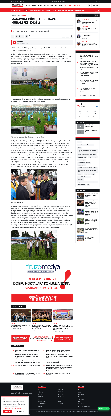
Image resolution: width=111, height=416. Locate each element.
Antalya (79, 147)
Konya (79, 142)
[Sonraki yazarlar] (97, 15)
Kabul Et (7, 411)
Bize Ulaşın (81, 394)
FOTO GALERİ (68, 5)
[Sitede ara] (90, 5)
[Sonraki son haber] (98, 10)
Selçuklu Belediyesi (93, 157)
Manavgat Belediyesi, (89, 174)
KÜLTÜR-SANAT (59, 5)
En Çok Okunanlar (82, 52)
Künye (59, 1)
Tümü (71, 346)
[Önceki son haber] (96, 10)
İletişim (63, 1)
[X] (96, 1)
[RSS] (99, 1)
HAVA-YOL (60, 401)
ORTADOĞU (61, 396)
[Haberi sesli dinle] (14, 42)
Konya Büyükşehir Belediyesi (85, 144)
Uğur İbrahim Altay (81, 157)
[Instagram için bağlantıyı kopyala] (26, 36)
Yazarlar (79, 15)
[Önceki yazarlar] (95, 15)
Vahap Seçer (80, 179)
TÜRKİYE (34, 5)
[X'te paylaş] (16, 36)
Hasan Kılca (79, 174)
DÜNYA (40, 5)
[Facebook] (94, 1)
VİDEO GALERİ (77, 5)
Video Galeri (80, 122)
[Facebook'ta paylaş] (12, 36)
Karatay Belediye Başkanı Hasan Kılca (86, 154)
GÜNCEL (28, 5)
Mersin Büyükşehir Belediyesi (83, 176)
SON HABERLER (17, 10)
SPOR (51, 5)
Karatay (95, 182)
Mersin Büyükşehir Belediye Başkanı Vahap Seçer (86, 171)
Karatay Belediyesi (81, 159)
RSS (79, 401)
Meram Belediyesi (81, 184)
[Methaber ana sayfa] (17, 5)
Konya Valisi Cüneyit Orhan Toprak (84, 182)
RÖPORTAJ (61, 394)
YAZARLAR (61, 406)
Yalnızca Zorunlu (20, 411)
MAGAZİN (60, 392)
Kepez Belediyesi (81, 165)
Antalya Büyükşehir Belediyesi (83, 162)
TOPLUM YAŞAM (62, 403)
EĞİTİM (40, 406)
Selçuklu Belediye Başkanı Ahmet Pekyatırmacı (87, 167)
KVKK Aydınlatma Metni (84, 406)
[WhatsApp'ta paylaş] (19, 36)
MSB (88, 184)
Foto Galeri (80, 396)
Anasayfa (13, 15)
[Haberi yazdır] (71, 36)
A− (63, 36)
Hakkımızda (54, 1)
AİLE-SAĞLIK (61, 389)
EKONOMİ (46, 5)
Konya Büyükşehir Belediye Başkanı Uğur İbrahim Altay (87, 151)
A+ (67, 36)
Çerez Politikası (82, 403)
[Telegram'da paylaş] (22, 36)
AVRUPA (60, 399)
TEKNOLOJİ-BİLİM (42, 403)
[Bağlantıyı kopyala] (29, 36)
